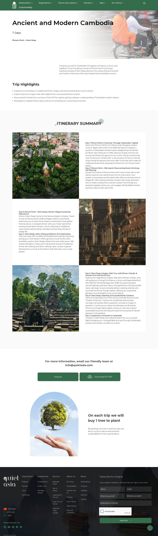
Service (87, 3)
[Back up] (150, 528)
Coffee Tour (42, 486)
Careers (84, 499)
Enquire (58, 377)
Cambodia (26, 495)
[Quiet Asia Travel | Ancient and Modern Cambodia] (14, 5)
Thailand (25, 482)
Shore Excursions (67, 3)
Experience (44, 3)
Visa (102, 3)
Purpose (84, 486)
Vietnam (25, 486)
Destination (25, 3)
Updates (84, 490)
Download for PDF (102, 377)
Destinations (85, 482)
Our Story (116, 3)
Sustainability (25, 7)
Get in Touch (71, 502)
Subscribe (125, 521)
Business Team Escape (56, 510)
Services (84, 495)
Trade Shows (71, 506)
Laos (23, 490)
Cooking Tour (42, 482)
